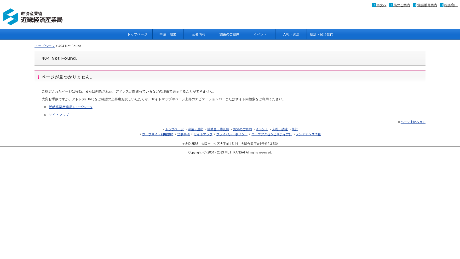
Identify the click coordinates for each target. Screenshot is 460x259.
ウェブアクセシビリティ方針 (272, 134)
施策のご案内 (229, 34)
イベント (260, 34)
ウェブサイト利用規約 (157, 134)
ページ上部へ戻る (413, 122)
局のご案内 (401, 5)
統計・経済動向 (322, 34)
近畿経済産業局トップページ (70, 107)
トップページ (137, 34)
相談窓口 (451, 5)
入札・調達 (291, 34)
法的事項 (183, 134)
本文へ (381, 5)
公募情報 (198, 34)
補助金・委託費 (218, 129)
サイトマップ (59, 115)
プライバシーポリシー (231, 134)
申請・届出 (168, 34)
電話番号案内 (427, 5)
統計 (295, 129)
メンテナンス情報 (308, 134)
